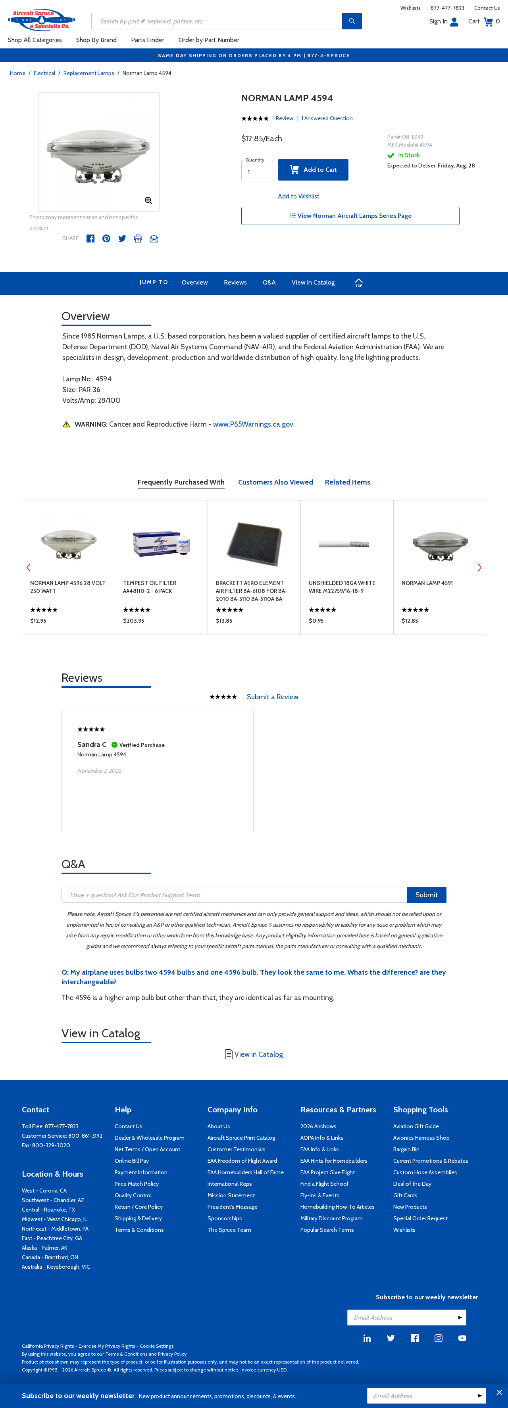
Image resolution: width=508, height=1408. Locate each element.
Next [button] (479, 567)
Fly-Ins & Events (319, 1195)
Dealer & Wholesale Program (150, 1137)
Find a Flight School (324, 1183)
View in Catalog (313, 282)
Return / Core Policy (139, 1206)
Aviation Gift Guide (416, 1126)
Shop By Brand (96, 40)
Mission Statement (231, 1195)
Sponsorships (225, 1218)
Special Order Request (420, 1218)
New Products (410, 1206)
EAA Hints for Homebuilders (334, 1160)
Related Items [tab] (347, 482)
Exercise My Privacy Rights (107, 1346)
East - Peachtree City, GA (52, 1238)
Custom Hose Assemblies (425, 1172)
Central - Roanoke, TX (48, 1209)
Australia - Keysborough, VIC (56, 1266)
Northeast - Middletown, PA (55, 1228)
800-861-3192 (85, 1135)
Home (17, 73)
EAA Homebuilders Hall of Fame (246, 1172)
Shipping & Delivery (138, 1218)
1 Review (283, 118)
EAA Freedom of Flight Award (242, 1160)
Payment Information (141, 1172)
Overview (195, 282)
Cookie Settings (156, 1346)
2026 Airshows (318, 1126)
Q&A (269, 282)
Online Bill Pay (132, 1160)
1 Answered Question (327, 118)
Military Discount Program (331, 1218)
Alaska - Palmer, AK (44, 1247)
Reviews (235, 282)
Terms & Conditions (139, 1229)
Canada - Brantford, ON (50, 1257)
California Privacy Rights (48, 1346)
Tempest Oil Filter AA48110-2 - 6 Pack (149, 586)
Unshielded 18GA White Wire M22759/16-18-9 (342, 586)
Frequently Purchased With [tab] (181, 482)
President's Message (233, 1206)
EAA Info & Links (319, 1149)
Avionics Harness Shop (421, 1137)
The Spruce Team (229, 1229)
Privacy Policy (172, 1354)
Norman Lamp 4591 (427, 583)
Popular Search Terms (327, 1229)
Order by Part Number (209, 40)
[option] (99, 152)
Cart (484, 21)
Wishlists (410, 8)
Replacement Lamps (89, 73)
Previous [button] (28, 567)
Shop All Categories (35, 40)
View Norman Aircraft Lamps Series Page (354, 215)
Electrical (44, 73)
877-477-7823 (447, 8)
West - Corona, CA (44, 1190)
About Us (219, 1126)
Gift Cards (405, 1195)
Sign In (438, 21)
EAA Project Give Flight (327, 1172)
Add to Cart (318, 169)
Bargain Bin (406, 1149)
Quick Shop (68, 622)
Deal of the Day (412, 1183)
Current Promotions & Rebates (430, 1160)
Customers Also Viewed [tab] (275, 482)
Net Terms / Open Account (147, 1149)
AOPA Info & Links (321, 1137)
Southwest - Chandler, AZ (53, 1200)
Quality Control (133, 1195)
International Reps (230, 1183)
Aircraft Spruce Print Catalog (241, 1137)
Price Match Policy (137, 1183)
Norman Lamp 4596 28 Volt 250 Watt (68, 586)
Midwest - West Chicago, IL (54, 1219)
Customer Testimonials (237, 1149)
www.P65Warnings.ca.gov (253, 424)
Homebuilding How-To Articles (337, 1206)
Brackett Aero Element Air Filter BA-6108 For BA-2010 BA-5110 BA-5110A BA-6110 (251, 591)
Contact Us (487, 8)
